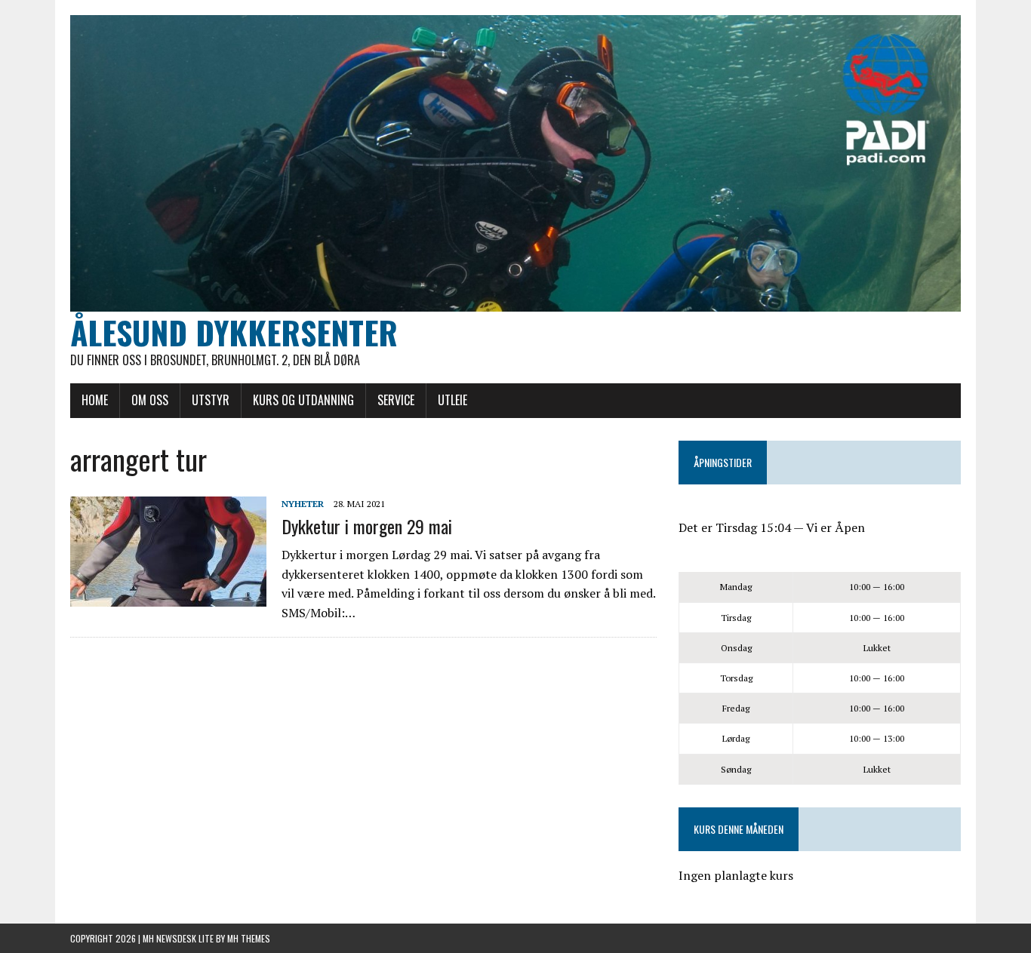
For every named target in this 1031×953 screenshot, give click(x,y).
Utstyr (210, 400)
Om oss (149, 400)
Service (395, 400)
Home (95, 400)
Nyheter (303, 503)
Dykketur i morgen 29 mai (367, 526)
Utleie (452, 400)
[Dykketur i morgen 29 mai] (168, 596)
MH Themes (248, 938)
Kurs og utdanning (303, 400)
